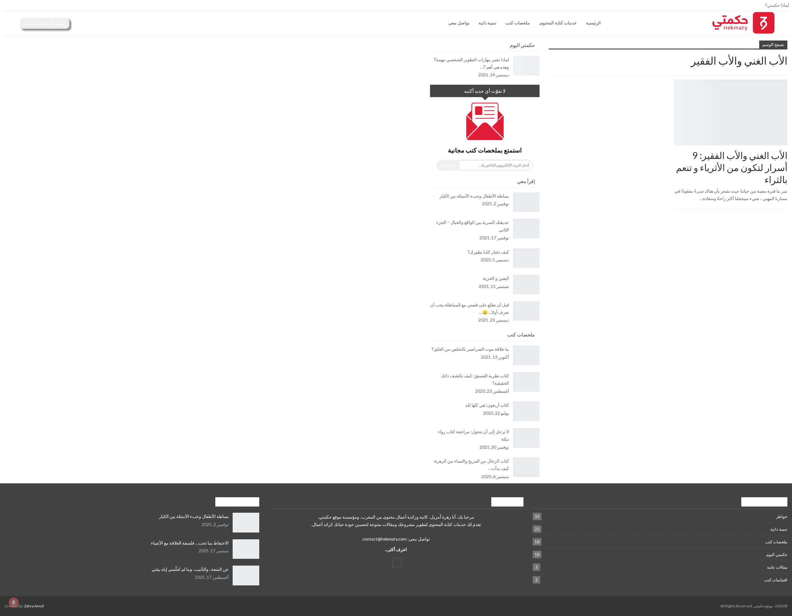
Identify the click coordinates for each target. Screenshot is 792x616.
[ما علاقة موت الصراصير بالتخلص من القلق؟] (526, 355)
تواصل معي (458, 22)
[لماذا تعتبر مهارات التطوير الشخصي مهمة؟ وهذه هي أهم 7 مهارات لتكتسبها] (526, 66)
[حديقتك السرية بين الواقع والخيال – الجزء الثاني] (526, 228)
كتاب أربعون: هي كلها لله (487, 405)
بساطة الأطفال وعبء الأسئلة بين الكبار (474, 196)
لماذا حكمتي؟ (777, 5)
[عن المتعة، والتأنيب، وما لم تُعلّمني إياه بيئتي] (246, 575)
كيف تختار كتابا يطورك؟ (488, 252)
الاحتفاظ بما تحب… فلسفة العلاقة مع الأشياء (190, 542)
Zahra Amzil (34, 606)
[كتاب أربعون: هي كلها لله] (526, 411)
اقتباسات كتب (775, 579)
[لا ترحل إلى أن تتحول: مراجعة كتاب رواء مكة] (526, 438)
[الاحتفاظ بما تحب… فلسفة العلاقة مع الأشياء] (246, 549)
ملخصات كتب (518, 22)
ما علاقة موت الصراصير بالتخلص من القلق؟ (470, 349)
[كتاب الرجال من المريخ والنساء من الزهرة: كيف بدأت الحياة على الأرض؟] (526, 467)
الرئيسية (593, 22)
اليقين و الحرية (496, 278)
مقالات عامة (777, 567)
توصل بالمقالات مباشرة (45, 23)
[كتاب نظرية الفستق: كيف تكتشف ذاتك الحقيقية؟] (526, 382)
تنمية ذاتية (487, 22)
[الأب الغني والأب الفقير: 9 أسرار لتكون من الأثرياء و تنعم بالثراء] (731, 112)
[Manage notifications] (14, 602)
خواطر (781, 516)
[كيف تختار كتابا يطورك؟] (526, 258)
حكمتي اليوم (776, 554)
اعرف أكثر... (396, 549)
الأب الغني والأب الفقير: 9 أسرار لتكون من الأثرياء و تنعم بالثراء (731, 167)
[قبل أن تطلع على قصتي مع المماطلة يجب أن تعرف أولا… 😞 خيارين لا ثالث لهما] (526, 311)
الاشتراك (448, 165)
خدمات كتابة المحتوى (558, 22)
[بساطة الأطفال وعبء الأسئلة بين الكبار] (526, 202)
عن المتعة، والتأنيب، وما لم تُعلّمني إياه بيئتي (190, 569)
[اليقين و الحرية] (526, 284)
